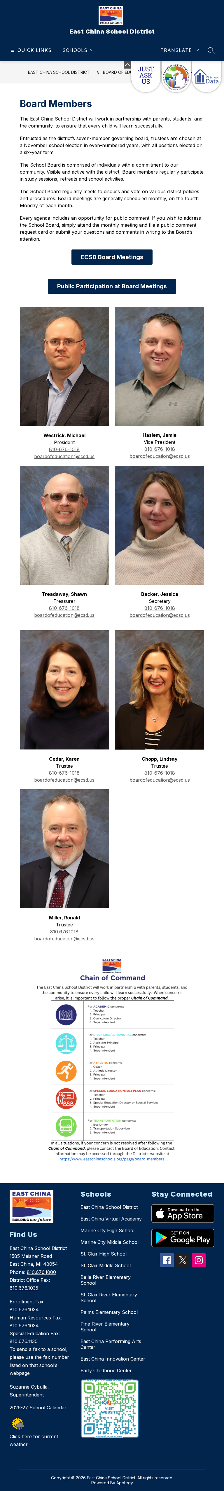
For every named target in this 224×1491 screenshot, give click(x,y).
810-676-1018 (64, 449)
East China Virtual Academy (111, 1219)
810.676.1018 (64, 932)
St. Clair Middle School (105, 1265)
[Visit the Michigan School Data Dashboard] (206, 76)
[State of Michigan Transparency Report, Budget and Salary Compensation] (176, 76)
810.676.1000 (41, 1272)
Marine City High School (107, 1230)
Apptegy (124, 1482)
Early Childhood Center (106, 1370)
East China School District (59, 72)
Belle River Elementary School (105, 1280)
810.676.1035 (24, 1288)
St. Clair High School (103, 1254)
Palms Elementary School (109, 1312)
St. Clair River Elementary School (108, 1297)
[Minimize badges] (127, 65)
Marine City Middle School (109, 1242)
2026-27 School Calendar (38, 1407)
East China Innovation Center (112, 1359)
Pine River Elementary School (105, 1327)
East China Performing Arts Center (110, 1344)
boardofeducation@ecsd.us (64, 456)
